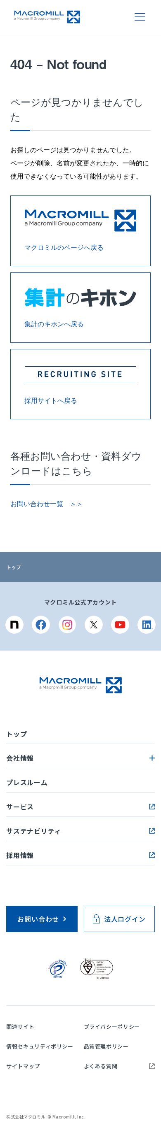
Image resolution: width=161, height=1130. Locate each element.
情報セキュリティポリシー (39, 1046)
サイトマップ (23, 1066)
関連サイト (20, 1026)
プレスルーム (27, 782)
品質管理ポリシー (106, 1046)
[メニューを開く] (140, 17)
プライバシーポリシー (112, 1026)
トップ (13, 566)
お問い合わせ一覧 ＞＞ (46, 503)
